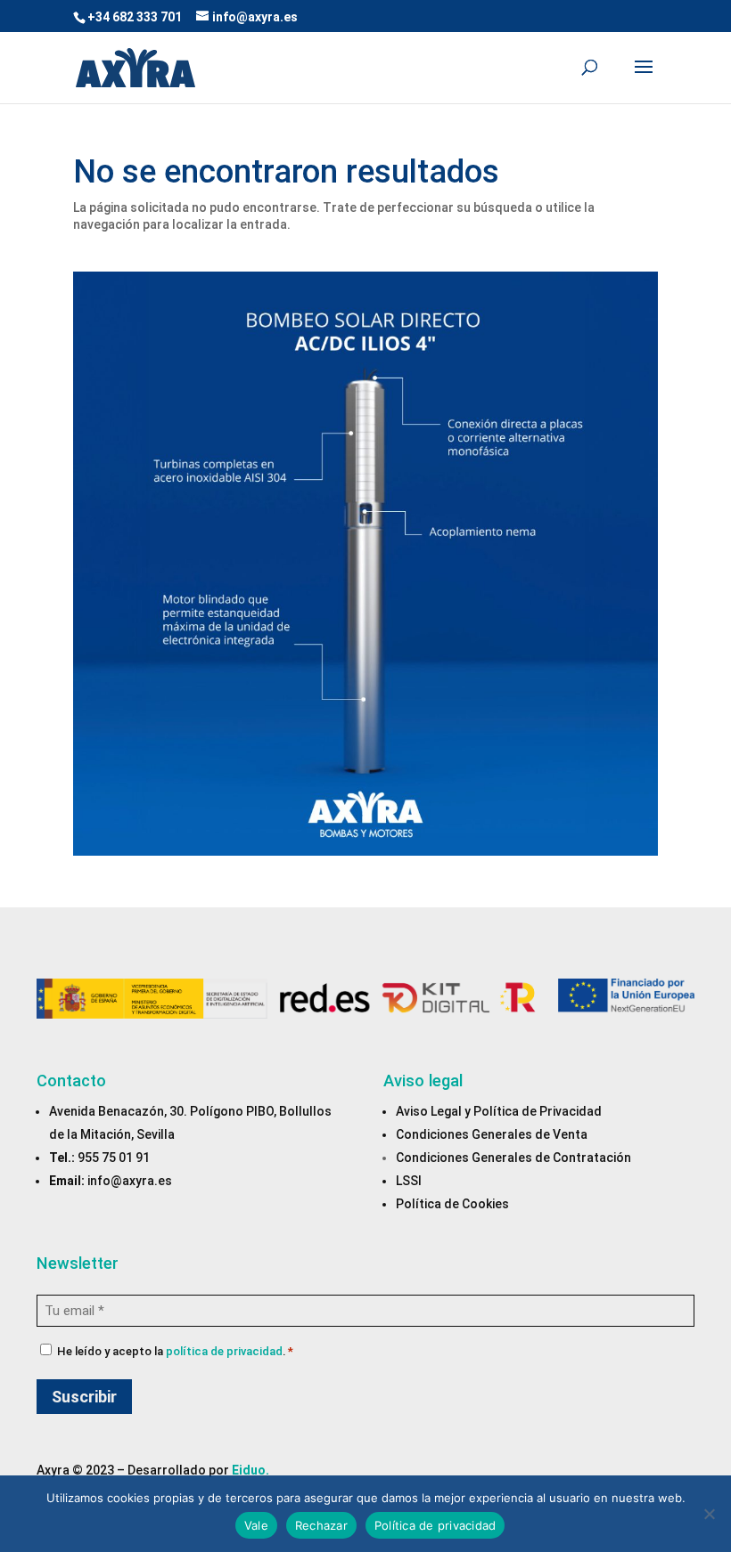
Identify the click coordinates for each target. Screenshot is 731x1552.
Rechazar (321, 1525)
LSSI (409, 1181)
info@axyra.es (129, 1181)
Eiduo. (250, 1470)
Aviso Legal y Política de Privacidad (499, 1111)
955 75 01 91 (114, 1157)
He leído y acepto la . (175, 1351)
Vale (256, 1525)
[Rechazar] (709, 1514)
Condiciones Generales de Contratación (513, 1157)
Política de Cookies (452, 1204)
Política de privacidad (435, 1525)
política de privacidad (224, 1351)
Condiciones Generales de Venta (491, 1134)
